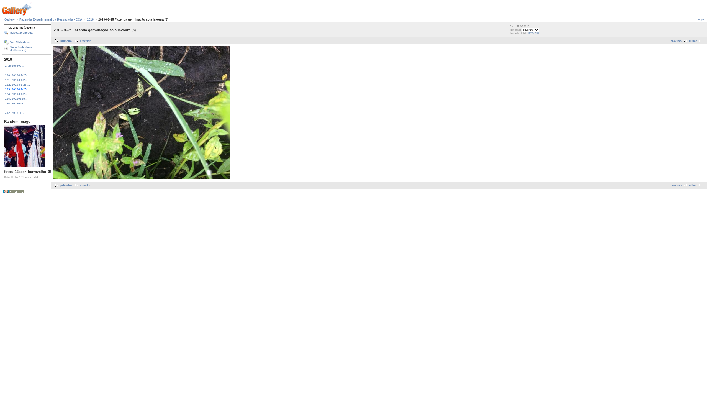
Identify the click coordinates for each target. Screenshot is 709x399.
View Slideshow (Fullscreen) (21, 48)
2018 (90, 19)
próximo (676, 40)
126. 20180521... (16, 103)
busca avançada (21, 32)
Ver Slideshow (20, 42)
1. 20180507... (14, 65)
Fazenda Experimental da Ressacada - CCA (50, 19)
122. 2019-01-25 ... (17, 84)
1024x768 (533, 33)
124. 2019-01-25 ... (17, 94)
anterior (85, 40)
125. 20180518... (16, 98)
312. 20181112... (16, 112)
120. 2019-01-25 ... (17, 75)
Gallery (9, 19)
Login (700, 19)
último (693, 40)
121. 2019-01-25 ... (17, 79)
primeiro (66, 40)
